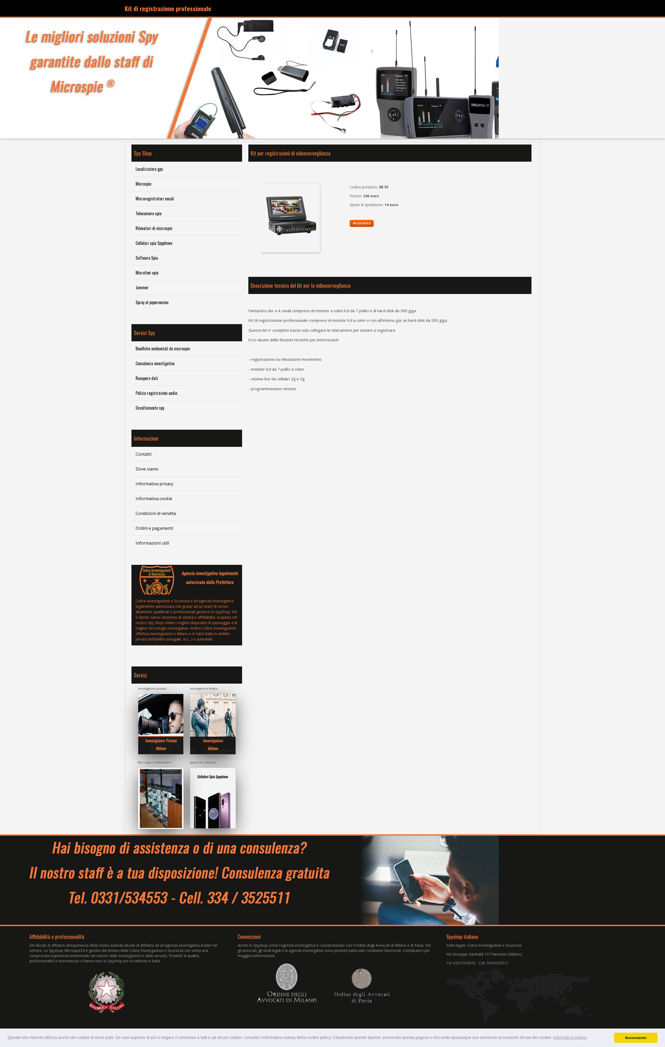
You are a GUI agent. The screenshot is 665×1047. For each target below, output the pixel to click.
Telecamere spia (149, 213)
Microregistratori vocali (155, 198)
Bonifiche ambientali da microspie (163, 348)
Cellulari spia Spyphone (154, 243)
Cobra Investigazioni (219, 628)
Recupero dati (147, 378)
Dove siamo (147, 469)
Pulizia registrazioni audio (156, 393)
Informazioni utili (152, 543)
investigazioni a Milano (169, 633)
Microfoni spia (147, 273)
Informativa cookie (154, 498)
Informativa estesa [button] (570, 1037)
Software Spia (147, 258)
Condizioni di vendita (156, 513)
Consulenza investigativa (155, 363)
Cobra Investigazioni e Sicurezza (163, 600)
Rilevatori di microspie (154, 228)
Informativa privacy (154, 484)
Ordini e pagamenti (154, 528)
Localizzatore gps (149, 169)
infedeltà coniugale (165, 639)
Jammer (142, 287)
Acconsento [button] (636, 1038)
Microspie (143, 184)
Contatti (143, 454)
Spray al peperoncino (152, 302)
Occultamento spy (150, 408)
